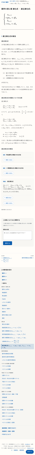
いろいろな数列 (6, 302)
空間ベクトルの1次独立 (8, 413)
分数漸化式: (7, 340)
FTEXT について (6, 434)
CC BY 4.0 (27, 444)
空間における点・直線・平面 (10, 394)
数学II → (4, 280)
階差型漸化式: (5, 327)
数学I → (4, 273)
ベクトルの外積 (6, 419)
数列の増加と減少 (7, 315)
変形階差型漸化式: (6, 334)
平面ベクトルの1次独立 (8, 381)
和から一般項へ (6, 308)
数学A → (4, 276)
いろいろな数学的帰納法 (8, 360)
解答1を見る (9, 160)
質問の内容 (6, 229)
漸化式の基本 (5, 324)
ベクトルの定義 (6, 366)
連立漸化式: (10, 345)
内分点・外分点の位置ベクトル (10, 378)
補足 (3, 318)
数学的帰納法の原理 (7, 353)
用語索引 (16, 450)
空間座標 (4, 397)
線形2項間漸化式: (6, 330)
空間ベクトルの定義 (7, 400)
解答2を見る (9, 173)
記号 (3, 298)
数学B (14, 1)
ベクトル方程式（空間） (8, 422)
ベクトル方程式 (6, 388)
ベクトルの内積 (6, 385)
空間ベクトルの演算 (7, 404)
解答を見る (8, 198)
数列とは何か (5, 289)
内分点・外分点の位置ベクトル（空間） (13, 410)
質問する (7, 243)
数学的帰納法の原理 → (28, 257)
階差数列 (4, 305)
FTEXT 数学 (4, 2)
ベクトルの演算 (6, 369)
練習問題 (22, 450)
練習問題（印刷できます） (9, 428)
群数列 (4, 312)
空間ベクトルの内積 (7, 416)
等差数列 (4, 292)
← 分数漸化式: (6, 257)
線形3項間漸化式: (6, 337)
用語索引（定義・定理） (8, 431)
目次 (11, 1)
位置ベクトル (5, 375)
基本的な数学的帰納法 (8, 357)
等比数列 (4, 296)
